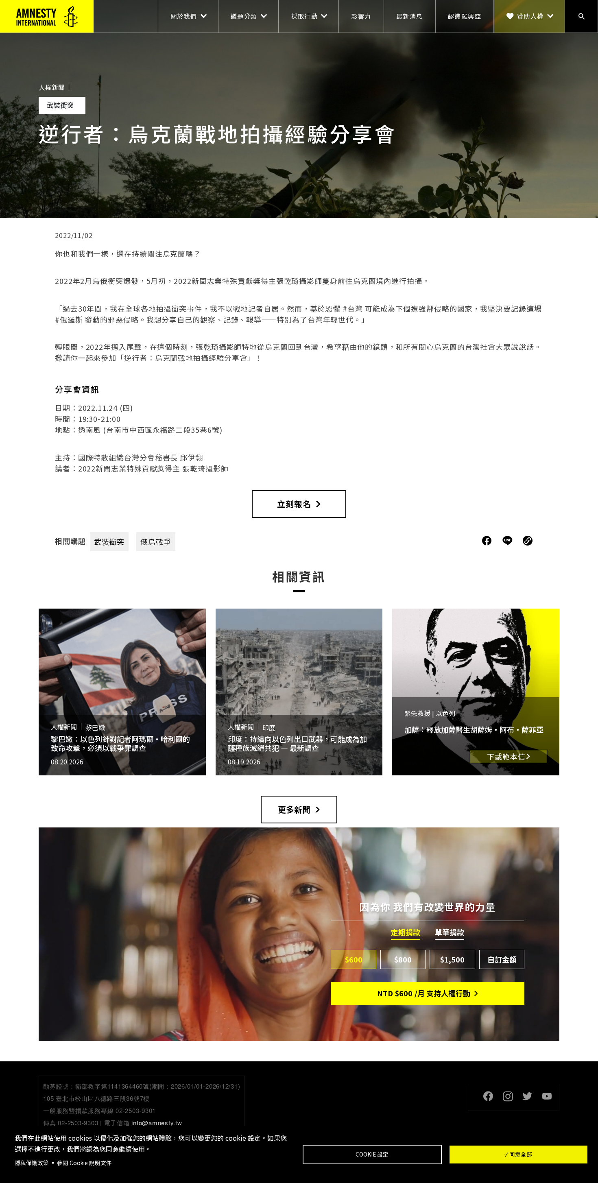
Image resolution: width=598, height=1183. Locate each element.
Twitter (527, 1096)
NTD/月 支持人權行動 (423, 993)
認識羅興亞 (465, 16)
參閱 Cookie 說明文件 (84, 1163)
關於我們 (183, 16)
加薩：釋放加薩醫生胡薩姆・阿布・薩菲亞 (473, 729)
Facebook (488, 1096)
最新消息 (409, 16)
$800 (403, 959)
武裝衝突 (109, 541)
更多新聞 (294, 809)
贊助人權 (530, 16)
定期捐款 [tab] (405, 932)
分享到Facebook (487, 541)
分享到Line (508, 541)
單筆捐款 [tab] (449, 932)
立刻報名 (294, 504)
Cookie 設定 (372, 1154)
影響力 (361, 16)
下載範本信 (506, 756)
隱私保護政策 (32, 1163)
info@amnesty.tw (156, 1122)
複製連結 (528, 541)
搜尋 (581, 16)
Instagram (508, 1096)
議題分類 (244, 16)
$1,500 (452, 959)
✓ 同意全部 (518, 1154)
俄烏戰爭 (155, 541)
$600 (353, 959)
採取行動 (304, 16)
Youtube (547, 1096)
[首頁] (47, 16)
